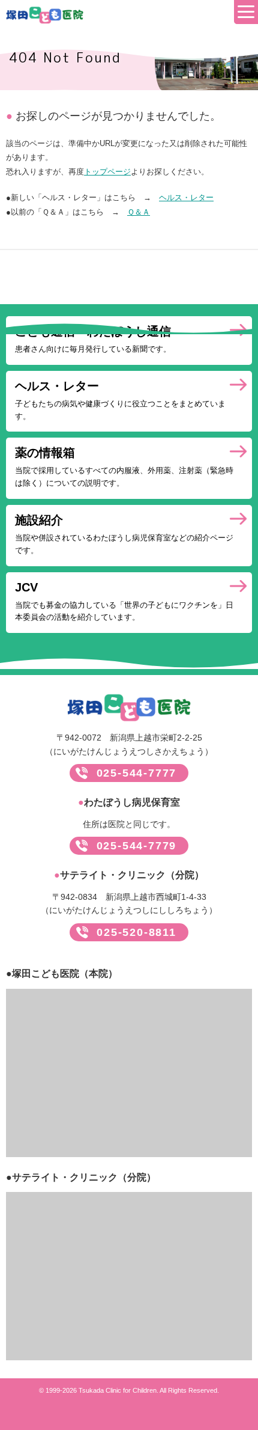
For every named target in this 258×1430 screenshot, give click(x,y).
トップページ (107, 171)
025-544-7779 (137, 846)
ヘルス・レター (186, 197)
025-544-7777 (137, 773)
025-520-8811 (136, 932)
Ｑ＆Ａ (138, 211)
